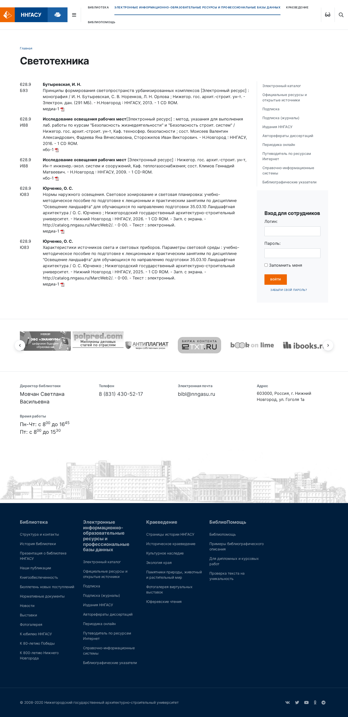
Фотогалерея (31, 624)
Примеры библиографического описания (236, 546)
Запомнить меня (285, 265)
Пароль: (272, 243)
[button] (20, 345)
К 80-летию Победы (37, 643)
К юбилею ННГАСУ (36, 634)
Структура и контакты (39, 534)
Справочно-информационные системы (288, 170)
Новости (27, 605)
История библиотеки (38, 544)
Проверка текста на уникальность (227, 576)
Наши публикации (35, 568)
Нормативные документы (42, 596)
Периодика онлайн (278, 144)
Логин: (270, 221)
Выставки (28, 615)
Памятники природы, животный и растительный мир (174, 574)
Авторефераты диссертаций (287, 135)
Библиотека (98, 7)
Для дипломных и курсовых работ (234, 561)
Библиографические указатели (289, 182)
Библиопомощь (222, 534)
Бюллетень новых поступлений (47, 587)
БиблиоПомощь (101, 22)
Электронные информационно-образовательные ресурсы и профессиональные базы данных (197, 7)
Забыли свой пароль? (288, 290)
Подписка (270, 109)
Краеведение (297, 7)
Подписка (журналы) (280, 118)
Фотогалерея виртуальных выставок (169, 589)
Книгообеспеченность (39, 577)
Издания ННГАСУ (277, 127)
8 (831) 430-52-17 (121, 394)
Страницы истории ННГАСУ (170, 534)
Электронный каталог (281, 86)
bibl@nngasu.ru (196, 394)
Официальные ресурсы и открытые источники (284, 97)
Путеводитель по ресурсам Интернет (286, 156)
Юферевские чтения (164, 601)
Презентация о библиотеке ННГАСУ (43, 556)
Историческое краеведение (170, 544)
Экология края (159, 562)
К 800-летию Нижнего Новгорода (39, 655)
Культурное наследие (165, 553)
